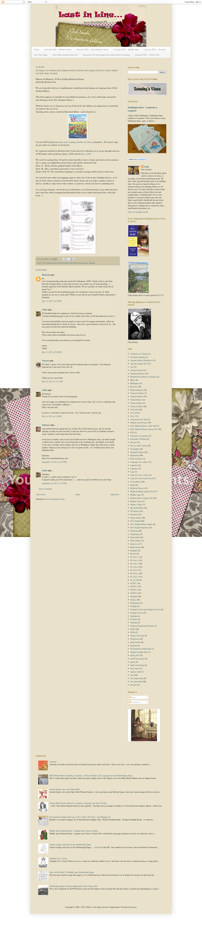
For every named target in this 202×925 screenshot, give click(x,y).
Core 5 (132, 416)
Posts (133, 697)
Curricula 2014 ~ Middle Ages (126, 50)
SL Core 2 (134, 560)
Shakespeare (135, 603)
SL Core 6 (134, 573)
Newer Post (40, 494)
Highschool (134, 455)
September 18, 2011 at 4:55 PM (54, 462)
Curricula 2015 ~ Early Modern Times (92, 50)
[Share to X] (68, 259)
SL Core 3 (134, 563)
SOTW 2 (133, 586)
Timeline (133, 622)
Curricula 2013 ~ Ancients (155, 50)
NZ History (74, 263)
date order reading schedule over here (75, 142)
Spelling (133, 616)
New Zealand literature (61, 263)
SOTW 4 (133, 593)
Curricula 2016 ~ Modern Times (58, 50)
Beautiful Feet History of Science (143, 376)
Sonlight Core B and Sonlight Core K (145, 609)
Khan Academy (136, 458)
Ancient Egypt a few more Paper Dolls (64, 789)
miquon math (135, 671)
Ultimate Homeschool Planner (142, 626)
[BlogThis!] (66, 259)
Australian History (137, 373)
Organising (134, 534)
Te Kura (133, 619)
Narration (134, 514)
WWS (132, 632)
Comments (135, 702)
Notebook (134, 530)
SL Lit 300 (134, 580)
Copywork (134, 409)
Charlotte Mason (136, 396)
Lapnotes (133, 468)
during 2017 (135, 655)
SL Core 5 (134, 570)
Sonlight (133, 606)
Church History (136, 399)
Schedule (92, 263)
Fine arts (133, 442)
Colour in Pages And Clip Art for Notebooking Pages (70, 844)
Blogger (134, 907)
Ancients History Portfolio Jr (141, 360)
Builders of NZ (84, 154)
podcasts (133, 684)
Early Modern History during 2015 (143, 429)
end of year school (137, 658)
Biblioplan (134, 383)
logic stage (134, 668)
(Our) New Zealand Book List (65, 55)
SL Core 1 (134, 557)
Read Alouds (83, 263)
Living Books (135, 481)
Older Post (115, 494)
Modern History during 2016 (141, 498)
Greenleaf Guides (137, 452)
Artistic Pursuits (136, 370)
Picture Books (135, 540)
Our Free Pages (41, 55)
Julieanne (46, 424)
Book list (133, 386)
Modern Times (136, 501)
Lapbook (133, 465)
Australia (52, 761)
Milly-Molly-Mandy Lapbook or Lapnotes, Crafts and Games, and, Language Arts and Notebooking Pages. (91, 775)
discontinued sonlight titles (140, 648)
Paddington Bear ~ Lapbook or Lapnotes (142, 109)
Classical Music (136, 403)
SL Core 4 (134, 567)
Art (131, 367)
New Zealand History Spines (141, 524)
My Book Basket (136, 507)
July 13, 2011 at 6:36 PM (51, 301)
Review (133, 553)
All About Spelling (137, 357)
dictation (133, 645)
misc (132, 675)
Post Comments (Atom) (55, 499)
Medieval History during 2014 (142, 491)
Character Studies (137, 393)
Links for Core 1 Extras (139, 475)
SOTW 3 (133, 589)
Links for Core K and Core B (141, 478)
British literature (136, 390)
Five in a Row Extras (138, 445)
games (132, 662)
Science (133, 599)
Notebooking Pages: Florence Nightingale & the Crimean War (73, 886)
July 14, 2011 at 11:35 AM (52, 381)
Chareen (45, 360)
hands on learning (137, 665)
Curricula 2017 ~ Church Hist (147, 55)
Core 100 (133, 412)
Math (132, 485)
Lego (132, 471)
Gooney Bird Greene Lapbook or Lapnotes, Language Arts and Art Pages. (78, 803)
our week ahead (136, 681)
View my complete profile (138, 212)
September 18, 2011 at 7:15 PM (54, 483)
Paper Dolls (134, 537)
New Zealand (47, 263)
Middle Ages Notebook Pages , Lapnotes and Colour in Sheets (73, 830)
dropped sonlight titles (139, 652)
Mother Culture (136, 504)
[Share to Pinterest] (74, 259)
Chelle (44, 309)
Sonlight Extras (136, 612)
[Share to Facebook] (71, 259)
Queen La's (134, 544)
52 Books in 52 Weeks (139, 354)
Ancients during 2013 (138, 363)
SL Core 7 (134, 576)
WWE (132, 629)
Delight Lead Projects (138, 422)
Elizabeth (46, 274)
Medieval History (137, 488)
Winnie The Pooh (137, 635)
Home (36, 50)
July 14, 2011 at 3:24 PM (51, 416)
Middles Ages (135, 494)
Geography (134, 449)
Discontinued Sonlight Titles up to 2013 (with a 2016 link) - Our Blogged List (80, 817)
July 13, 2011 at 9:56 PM (51, 352)
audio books (135, 642)
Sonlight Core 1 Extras (58, 858)
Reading (133, 550)
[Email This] (63, 259)
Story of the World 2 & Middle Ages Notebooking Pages (71, 872)
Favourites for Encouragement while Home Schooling (106, 55)
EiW (132, 432)
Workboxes (134, 639)
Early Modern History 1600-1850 (143, 426)
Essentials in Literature (139, 435)
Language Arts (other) (139, 462)
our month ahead (136, 678)
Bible (132, 380)
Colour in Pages (136, 406)
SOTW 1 (133, 583)
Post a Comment (45, 488)
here (94, 111)
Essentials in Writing (138, 439)
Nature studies (135, 517)
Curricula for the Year (138, 419)
